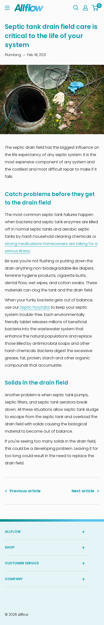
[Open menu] (7, 8)
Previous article (25, 491)
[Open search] (76, 7)
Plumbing (13, 54)
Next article (83, 491)
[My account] (85, 7)
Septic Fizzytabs (35, 307)
